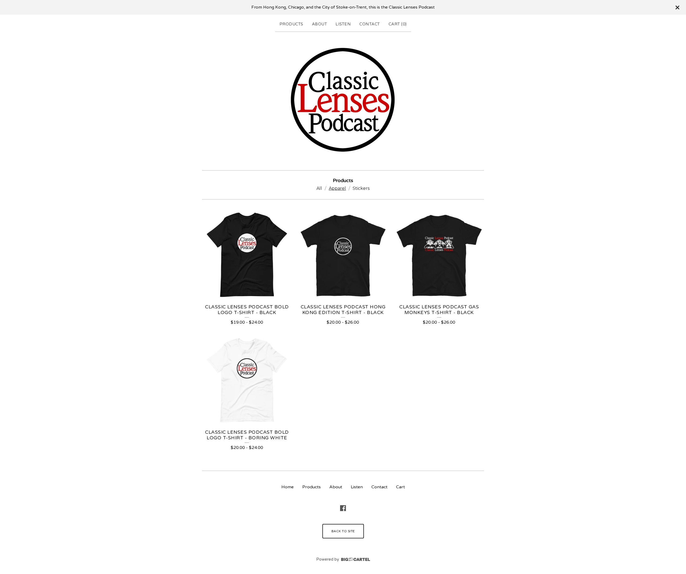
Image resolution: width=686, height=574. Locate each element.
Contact (369, 24)
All (319, 188)
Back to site (343, 531)
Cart (400, 487)
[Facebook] (343, 508)
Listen (343, 24)
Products (291, 24)
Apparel (337, 188)
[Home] (343, 99)
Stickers (361, 188)
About (319, 24)
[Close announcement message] (677, 7)
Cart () (398, 24)
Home (287, 487)
